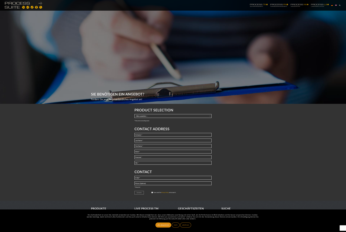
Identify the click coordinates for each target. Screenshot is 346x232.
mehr (176, 225)
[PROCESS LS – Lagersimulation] (320, 5)
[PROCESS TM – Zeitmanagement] (259, 5)
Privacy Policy (165, 192)
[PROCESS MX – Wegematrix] (299, 5)
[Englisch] (336, 5)
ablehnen (185, 225)
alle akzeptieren (163, 225)
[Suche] (339, 5)
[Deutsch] (332, 5)
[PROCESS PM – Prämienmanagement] (279, 5)
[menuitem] (259, 5)
